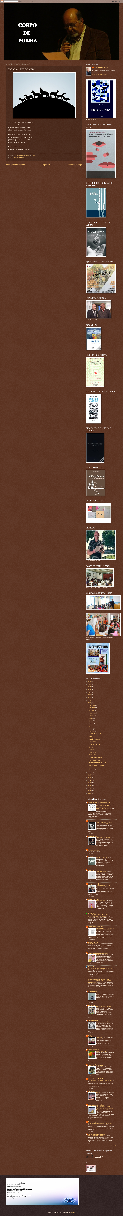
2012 (89, 785)
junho (91, 721)
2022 (89, 692)
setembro (92, 713)
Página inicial (47, 165)
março (91, 729)
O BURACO (92, 752)
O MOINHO (92, 741)
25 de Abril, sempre (101, 871)
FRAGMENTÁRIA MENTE (95, 1065)
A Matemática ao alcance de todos (98, 953)
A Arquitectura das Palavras (96, 1134)
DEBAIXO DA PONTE (95, 744)
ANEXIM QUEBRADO (95, 760)
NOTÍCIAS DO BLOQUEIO (95, 927)
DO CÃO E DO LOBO (95, 733)
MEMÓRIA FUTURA (94, 739)
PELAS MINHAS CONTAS (96, 765)
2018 (89, 703)
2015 (89, 777)
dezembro (92, 705)
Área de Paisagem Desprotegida (96, 1135)
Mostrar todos (114, 1145)
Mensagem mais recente (15, 165)
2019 (89, 700)
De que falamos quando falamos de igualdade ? (100, 1080)
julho (90, 718)
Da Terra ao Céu (100, 900)
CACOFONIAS (93, 755)
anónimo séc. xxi (93, 942)
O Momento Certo (93, 1020)
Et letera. (90, 856)
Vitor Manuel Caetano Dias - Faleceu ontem (103, 886)
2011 (89, 788)
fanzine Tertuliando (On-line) (96, 1079)
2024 (89, 687)
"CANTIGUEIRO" (93, 991)
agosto (91, 715)
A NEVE (91, 749)
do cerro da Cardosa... (94, 850)
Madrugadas (91, 1005)
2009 (89, 793)
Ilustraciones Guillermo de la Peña (98, 979)
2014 (89, 780)
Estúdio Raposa (92, 967)
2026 (89, 681)
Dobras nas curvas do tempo (104, 1006)
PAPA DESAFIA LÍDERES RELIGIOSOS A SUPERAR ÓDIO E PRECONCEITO (98, 915)
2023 (89, 689)
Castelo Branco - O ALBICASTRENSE (99, 802)
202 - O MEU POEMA (102, 857)
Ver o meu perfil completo (99, 74)
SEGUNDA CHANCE (102, 1051)
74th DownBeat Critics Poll (103, 837)
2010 (89, 791)
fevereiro (92, 731)
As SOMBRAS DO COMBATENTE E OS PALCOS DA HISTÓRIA (105, 929)
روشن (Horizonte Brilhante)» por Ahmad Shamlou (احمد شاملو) (104, 823)
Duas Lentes (91, 1091)
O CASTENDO (92, 913)
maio (91, 723)
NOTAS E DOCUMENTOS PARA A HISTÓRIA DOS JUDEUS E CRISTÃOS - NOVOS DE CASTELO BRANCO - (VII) (105, 806)
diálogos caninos (19, 157)
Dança (98, 1092)
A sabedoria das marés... (103, 1022)
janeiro (91, 769)
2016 (89, 775)
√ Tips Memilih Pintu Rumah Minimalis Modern (100, 1123)
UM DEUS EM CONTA (95, 757)
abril (90, 726)
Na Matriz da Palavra (94, 899)
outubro (91, 710)
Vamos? (98, 993)
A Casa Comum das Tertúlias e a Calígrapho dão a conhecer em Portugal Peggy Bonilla (104, 1108)
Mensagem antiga (75, 165)
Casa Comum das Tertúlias (96, 1105)
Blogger (72, 1212)
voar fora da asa (93, 821)
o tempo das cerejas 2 (94, 884)
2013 (89, 783)
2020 (89, 697)
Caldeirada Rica (92, 836)
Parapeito (91, 870)
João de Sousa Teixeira (101, 67)
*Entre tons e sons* (93, 1049)
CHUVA (91, 747)
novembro (92, 707)
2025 (89, 684)
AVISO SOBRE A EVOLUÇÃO (97, 763)
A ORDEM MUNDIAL (93, 943)
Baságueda (91, 1036)
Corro (98, 954)
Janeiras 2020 (100, 1037)
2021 (89, 695)
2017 (89, 772)
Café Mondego (92, 1122)
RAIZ (90, 736)
